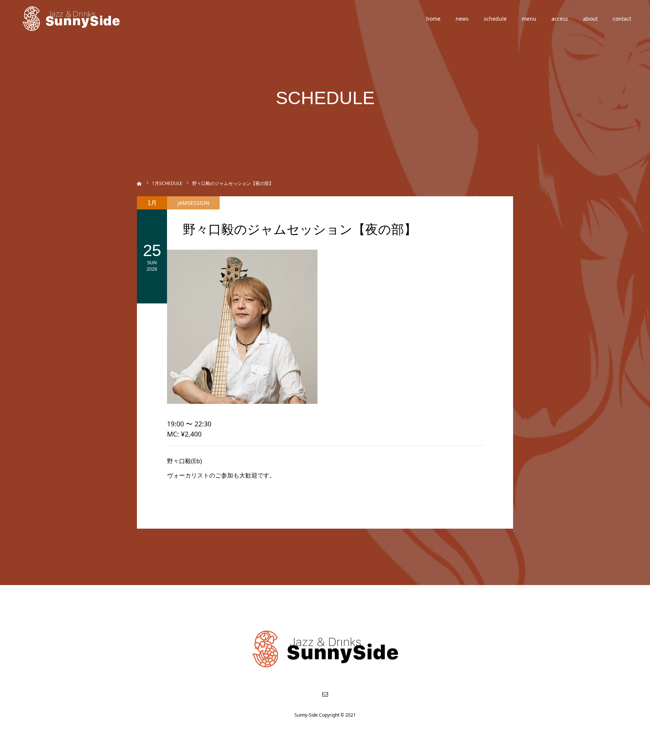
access (559, 18)
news (462, 18)
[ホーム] (139, 183)
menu (529, 18)
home (433, 18)
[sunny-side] (72, 19)
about (590, 18)
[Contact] (325, 694)
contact (622, 18)
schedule (495, 18)
